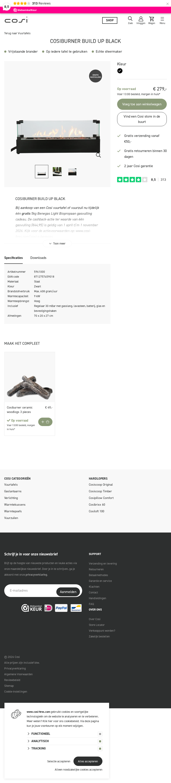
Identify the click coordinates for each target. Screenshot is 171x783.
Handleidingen (97, 598)
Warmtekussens (15, 505)
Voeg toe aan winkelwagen (141, 104)
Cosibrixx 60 (97, 505)
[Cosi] (16, 20)
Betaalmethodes (98, 575)
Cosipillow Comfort (101, 498)
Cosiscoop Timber (100, 491)
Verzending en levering (103, 563)
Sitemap (9, 686)
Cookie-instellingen (15, 691)
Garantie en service (100, 581)
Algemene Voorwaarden (18, 674)
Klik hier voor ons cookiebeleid (61, 721)
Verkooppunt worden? (102, 631)
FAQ (91, 604)
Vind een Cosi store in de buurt (142, 119)
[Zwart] (120, 71)
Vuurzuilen (11, 518)
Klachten (94, 587)
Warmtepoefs (13, 511)
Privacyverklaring (15, 668)
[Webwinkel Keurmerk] (31, 608)
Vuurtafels (11, 485)
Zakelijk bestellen (99, 636)
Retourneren (96, 569)
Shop (110, 20)
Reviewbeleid (12, 680)
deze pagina (92, 721)
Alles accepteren (88, 761)
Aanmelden (68, 591)
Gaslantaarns (13, 491)
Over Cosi (94, 619)
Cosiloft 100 (96, 511)
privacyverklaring (36, 575)
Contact (93, 592)
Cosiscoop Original (101, 485)
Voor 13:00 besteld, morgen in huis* (138, 94)
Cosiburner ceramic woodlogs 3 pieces (20, 409)
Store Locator (97, 625)
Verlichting (11, 498)
